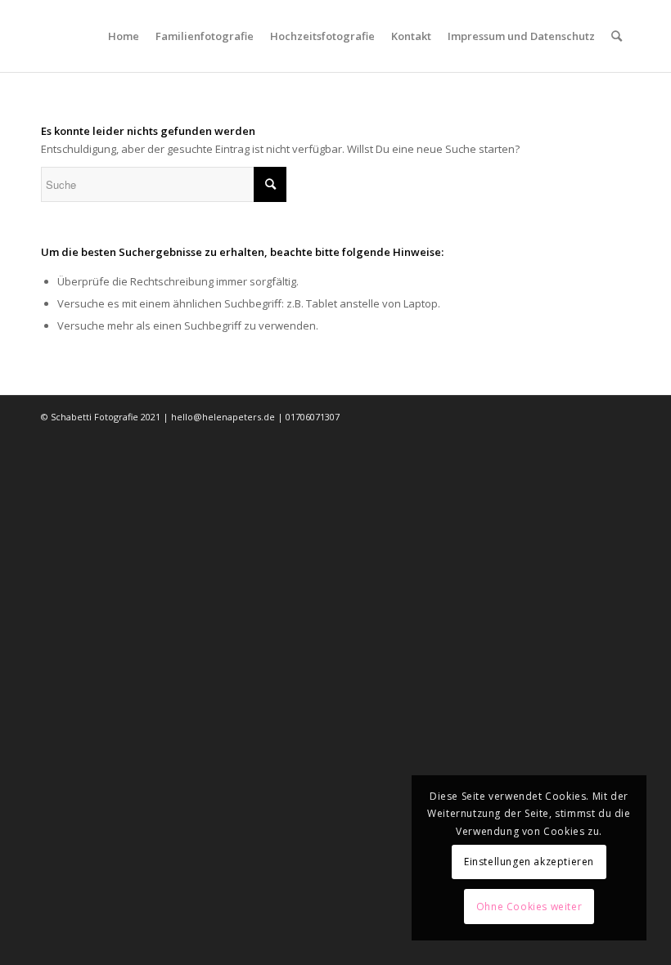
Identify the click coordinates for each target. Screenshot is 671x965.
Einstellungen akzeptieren (529, 861)
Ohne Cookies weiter (529, 906)
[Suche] (616, 36)
